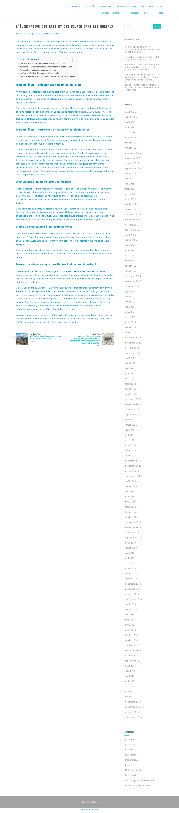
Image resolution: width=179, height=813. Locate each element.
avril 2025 (130, 194)
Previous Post (45, 336)
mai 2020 (130, 496)
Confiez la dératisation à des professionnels (39, 73)
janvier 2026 (131, 148)
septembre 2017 (133, 661)
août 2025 (130, 173)
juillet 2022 (131, 363)
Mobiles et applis (133, 770)
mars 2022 (130, 384)
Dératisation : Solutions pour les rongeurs (37, 70)
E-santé (147, 13)
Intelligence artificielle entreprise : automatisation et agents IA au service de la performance (142, 67)
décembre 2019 (133, 522)
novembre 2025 (133, 158)
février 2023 (131, 327)
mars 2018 (130, 630)
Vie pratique (133, 13)
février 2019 (131, 573)
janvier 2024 (131, 271)
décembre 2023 (133, 276)
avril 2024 (130, 255)
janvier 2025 (131, 209)
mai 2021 (130, 435)
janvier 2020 (131, 517)
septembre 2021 (133, 414)
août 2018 (130, 604)
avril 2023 (130, 317)
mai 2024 (130, 250)
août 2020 (130, 481)
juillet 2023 (131, 302)
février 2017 (131, 696)
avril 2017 (130, 686)
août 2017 (130, 666)
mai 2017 (130, 681)
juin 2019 (129, 553)
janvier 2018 (131, 640)
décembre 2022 (133, 337)
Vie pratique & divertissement (140, 780)
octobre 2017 (132, 655)
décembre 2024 (133, 214)
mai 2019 (130, 558)
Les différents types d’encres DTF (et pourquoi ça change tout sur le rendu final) (141, 87)
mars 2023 (130, 322)
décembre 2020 (133, 460)
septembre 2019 (133, 537)
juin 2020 (129, 491)
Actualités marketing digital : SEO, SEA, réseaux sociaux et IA (141, 58)
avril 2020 (130, 502)
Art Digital (130, 744)
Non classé (130, 775)
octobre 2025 (132, 163)
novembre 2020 (133, 466)
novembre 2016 (133, 707)
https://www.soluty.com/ (92, 112)
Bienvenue (76, 6)
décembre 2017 (133, 645)
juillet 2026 (131, 117)
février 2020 (131, 512)
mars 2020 (130, 507)
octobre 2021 (132, 409)
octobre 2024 (132, 225)
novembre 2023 (133, 281)
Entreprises (130, 755)
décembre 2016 (133, 702)
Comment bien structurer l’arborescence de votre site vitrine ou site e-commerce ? (142, 49)
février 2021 (131, 450)
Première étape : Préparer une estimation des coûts (42, 63)
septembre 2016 (133, 717)
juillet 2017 (131, 671)
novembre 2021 (133, 404)
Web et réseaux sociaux (126, 6)
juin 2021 (129, 430)
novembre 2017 (133, 650)
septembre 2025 (133, 168)
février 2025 (131, 204)
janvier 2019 (131, 578)
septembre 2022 (133, 353)
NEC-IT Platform (35, 8)
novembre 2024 (133, 219)
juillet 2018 (131, 609)
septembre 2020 (133, 476)
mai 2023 (130, 312)
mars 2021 (130, 445)
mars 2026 (130, 137)
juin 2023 (129, 307)
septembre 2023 (133, 291)
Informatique (105, 6)
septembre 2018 (133, 599)
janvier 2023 (131, 332)
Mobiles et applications (152, 6)
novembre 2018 (133, 589)
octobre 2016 (132, 712)
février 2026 (131, 143)
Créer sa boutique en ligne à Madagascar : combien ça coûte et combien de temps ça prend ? (141, 77)
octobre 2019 (132, 532)
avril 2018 (130, 625)
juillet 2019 (131, 548)
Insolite (159, 13)
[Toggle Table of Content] (73, 59)
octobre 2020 (132, 471)
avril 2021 (130, 440)
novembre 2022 (133, 343)
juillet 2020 (131, 486)
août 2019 (130, 543)
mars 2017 (130, 691)
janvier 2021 (131, 455)
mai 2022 (130, 373)
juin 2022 (129, 368)
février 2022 (131, 389)
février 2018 (131, 635)
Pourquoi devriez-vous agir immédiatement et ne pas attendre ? (48, 76)
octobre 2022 (132, 348)
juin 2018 (129, 614)
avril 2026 (130, 132)
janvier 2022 (131, 394)
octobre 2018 (132, 594)
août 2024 (130, 235)
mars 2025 (130, 199)
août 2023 (130, 296)
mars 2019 (130, 568)
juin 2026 (129, 122)
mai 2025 (130, 189)
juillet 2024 (131, 240)
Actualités (90, 6)
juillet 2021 (131, 425)
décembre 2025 (133, 153)
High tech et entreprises (112, 13)
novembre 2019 (133, 527)
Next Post (85, 338)
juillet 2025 (131, 178)
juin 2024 (129, 245)
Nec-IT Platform (89, 802)
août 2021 (130, 419)
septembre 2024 (133, 230)
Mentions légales (89, 809)
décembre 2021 (133, 399)
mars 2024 (130, 260)
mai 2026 (130, 127)
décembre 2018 (133, 584)
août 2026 (130, 112)
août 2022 (130, 358)
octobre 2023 (132, 286)
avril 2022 (130, 378)
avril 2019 (130, 563)
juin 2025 (129, 184)
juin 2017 (129, 676)
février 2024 (131, 266)
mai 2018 (130, 619)
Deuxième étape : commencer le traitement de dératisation (45, 67)
